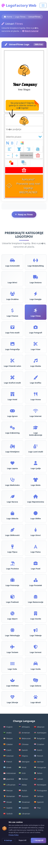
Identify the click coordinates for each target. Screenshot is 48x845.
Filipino (25, 756)
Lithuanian (10, 785)
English (9, 727)
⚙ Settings (8, 840)
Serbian (40, 796)
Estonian (10, 756)
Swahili (9, 808)
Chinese (25, 744)
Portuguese (42, 790)
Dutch (39, 750)
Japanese (10, 779)
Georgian (26, 761)
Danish (25, 750)
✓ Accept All (38, 840)
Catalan (9, 744)
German (40, 761)
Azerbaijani (41, 732)
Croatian (40, 744)
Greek (8, 767)
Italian (39, 773)
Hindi (24, 767)
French (9, 761)
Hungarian (41, 767)
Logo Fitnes (20, 16)
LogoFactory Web (20, 5)
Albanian (40, 727)
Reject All (22, 840)
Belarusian (26, 738)
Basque (9, 738)
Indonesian (11, 773)
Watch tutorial (31, 31)
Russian (25, 796)
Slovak (9, 802)
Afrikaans (26, 727)
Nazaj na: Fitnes (25, 214)
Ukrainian (26, 813)
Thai (39, 808)
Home (9, 16)
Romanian (10, 796)
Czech (8, 750)
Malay (24, 785)
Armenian (26, 732)
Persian (9, 790)
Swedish (25, 808)
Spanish (40, 802)
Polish (24, 790)
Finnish (40, 756)
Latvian (40, 779)
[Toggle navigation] (43, 5)
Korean (25, 779)
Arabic (9, 732)
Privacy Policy (14, 835)
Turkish (9, 813)
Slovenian (26, 802)
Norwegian (41, 785)
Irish (24, 773)
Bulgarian (41, 738)
